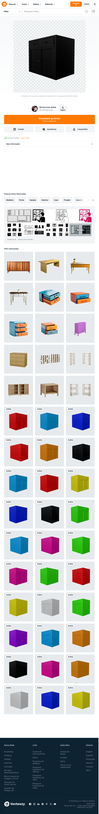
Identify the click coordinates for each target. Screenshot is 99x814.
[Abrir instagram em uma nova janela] (34, 804)
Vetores (12, 4)
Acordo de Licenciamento (38, 752)
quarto (79, 200)
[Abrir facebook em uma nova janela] (30, 804)
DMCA (34, 757)
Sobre (61, 761)
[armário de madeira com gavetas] (18, 359)
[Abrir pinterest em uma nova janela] (43, 804)
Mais (86, 770)
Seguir (62, 110)
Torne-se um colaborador (64, 766)
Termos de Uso (68, 805)
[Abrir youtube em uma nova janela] (55, 804)
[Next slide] (89, 200)
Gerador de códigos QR (9, 789)
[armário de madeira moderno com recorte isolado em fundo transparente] (49, 359)
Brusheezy (8, 751)
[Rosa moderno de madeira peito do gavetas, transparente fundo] (80, 328)
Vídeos (36, 4)
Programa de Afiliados (37, 762)
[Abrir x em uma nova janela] (51, 804)
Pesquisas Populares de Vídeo (37, 785)
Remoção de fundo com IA (10, 783)
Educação (8, 766)
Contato (62, 757)
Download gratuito (49, 119)
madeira (9, 200)
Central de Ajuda (63, 752)
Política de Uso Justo (83, 807)
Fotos (24, 4)
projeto (67, 200)
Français (87, 766)
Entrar (86, 4)
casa (56, 200)
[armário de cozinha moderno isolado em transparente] (18, 421)
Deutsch (87, 763)
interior (45, 200)
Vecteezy (8, 755)
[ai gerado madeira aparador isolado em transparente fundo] (18, 266)
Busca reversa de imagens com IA (11, 777)
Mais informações (13, 144)
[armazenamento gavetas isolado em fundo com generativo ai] (49, 297)
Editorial (49, 4)
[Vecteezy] (4, 4)
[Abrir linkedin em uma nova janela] (38, 804)
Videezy (7, 759)
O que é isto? (24, 138)
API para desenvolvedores (11, 771)
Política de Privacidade (84, 805)
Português (88, 759)
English (87, 751)
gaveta (33, 200)
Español (87, 755)
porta (21, 200)
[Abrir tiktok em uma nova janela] (47, 804)
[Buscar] (86, 11)
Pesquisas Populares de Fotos (37, 777)
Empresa (8, 763)
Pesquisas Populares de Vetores (37, 769)
